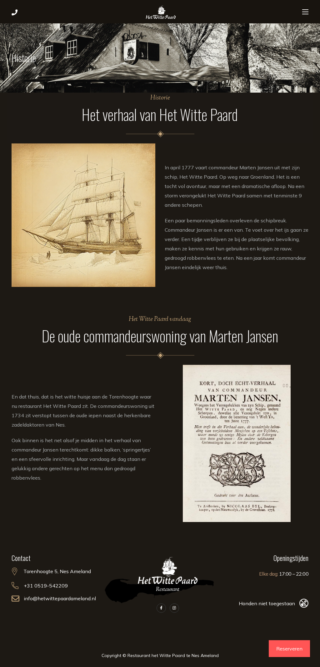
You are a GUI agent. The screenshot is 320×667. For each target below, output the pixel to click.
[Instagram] (174, 608)
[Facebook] (161, 608)
